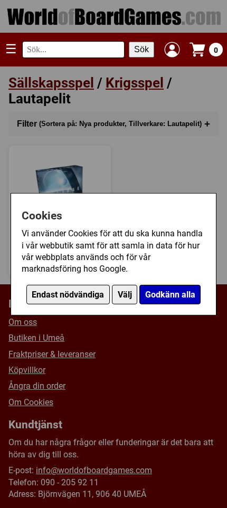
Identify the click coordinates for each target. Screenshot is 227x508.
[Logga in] (172, 49)
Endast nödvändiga (68, 295)
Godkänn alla (170, 295)
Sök (141, 49)
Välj (125, 295)
